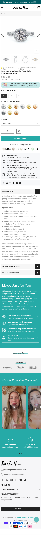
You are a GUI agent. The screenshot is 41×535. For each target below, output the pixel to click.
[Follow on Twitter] (7, 480)
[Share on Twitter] (7, 182)
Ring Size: (5, 119)
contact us (22, 177)
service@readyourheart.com (15, 470)
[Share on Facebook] (4, 182)
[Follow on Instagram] (11, 480)
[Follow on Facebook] (2, 480)
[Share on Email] (20, 182)
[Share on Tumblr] (14, 182)
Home (3, 13)
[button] (35, 409)
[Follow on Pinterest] (16, 480)
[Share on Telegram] (17, 182)
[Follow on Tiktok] (25, 480)
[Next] (38, 35)
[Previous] (2, 35)
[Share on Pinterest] (10, 182)
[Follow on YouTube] (20, 480)
